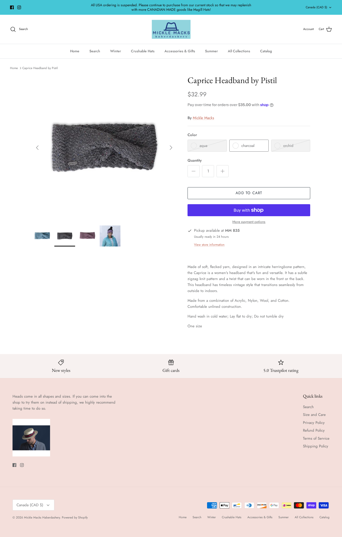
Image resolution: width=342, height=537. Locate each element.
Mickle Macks (203, 118)
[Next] (171, 147)
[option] (104, 147)
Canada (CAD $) (316, 7)
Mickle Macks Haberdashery (42, 517)
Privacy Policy (314, 422)
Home (74, 51)
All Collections (239, 51)
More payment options (248, 222)
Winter (115, 51)
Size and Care (314, 414)
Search (94, 51)
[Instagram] (19, 7)
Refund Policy (314, 430)
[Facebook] (12, 7)
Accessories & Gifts (179, 51)
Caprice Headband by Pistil (40, 68)
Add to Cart (249, 193)
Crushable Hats (142, 51)
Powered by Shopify (75, 517)
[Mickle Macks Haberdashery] (171, 29)
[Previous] (37, 147)
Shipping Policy (315, 446)
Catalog (266, 51)
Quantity (195, 160)
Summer (211, 51)
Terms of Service (316, 438)
